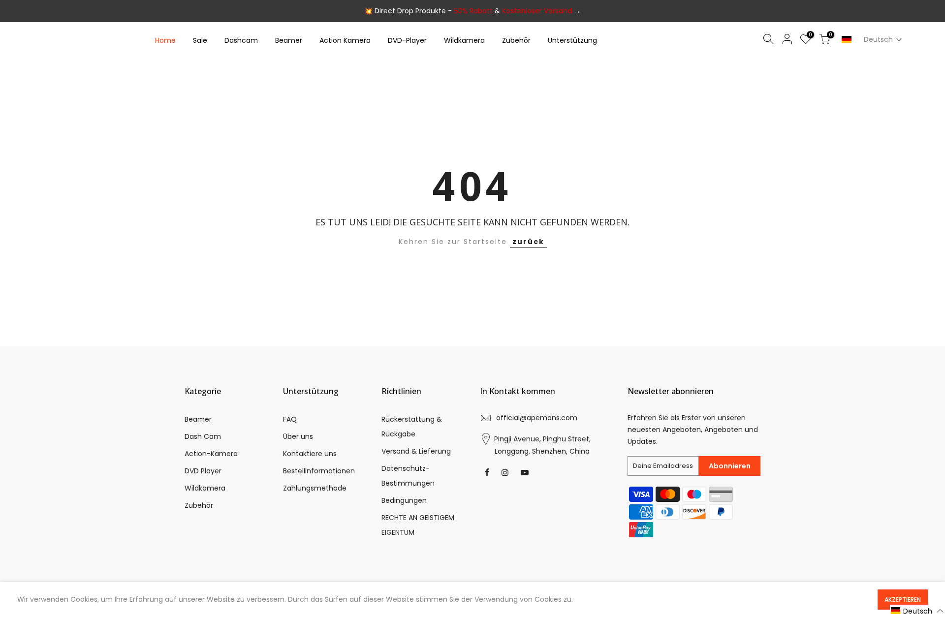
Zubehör (516, 40)
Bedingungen (404, 500)
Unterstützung (572, 40)
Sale (200, 40)
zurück (528, 242)
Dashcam (241, 40)
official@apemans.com (536, 418)
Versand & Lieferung (416, 451)
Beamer (288, 40)
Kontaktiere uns (310, 454)
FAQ (290, 419)
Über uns (298, 436)
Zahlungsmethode (314, 488)
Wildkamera (464, 40)
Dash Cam (203, 436)
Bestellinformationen (319, 471)
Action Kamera (345, 40)
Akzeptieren (902, 599)
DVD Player (203, 471)
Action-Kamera (211, 454)
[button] (883, 40)
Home (165, 40)
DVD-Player (407, 40)
